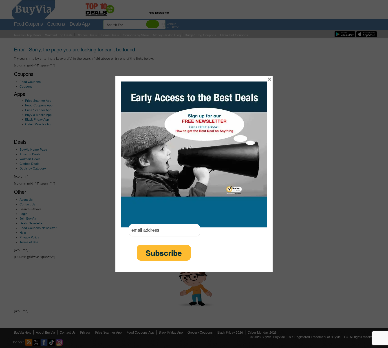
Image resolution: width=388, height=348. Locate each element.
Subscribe (164, 252)
